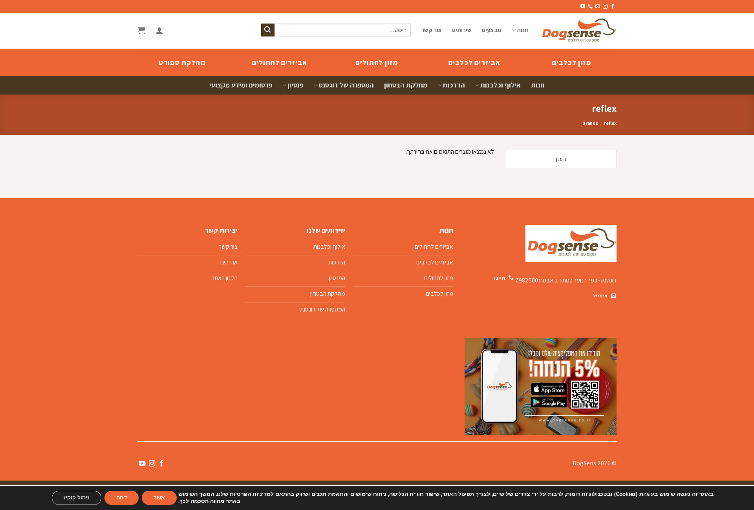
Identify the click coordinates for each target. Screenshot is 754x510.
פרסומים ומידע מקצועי (240, 84)
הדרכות (454, 84)
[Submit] (268, 30)
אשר (159, 497)
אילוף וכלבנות (500, 84)
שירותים (462, 30)
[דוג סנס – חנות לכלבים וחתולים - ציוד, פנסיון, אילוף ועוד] (578, 31)
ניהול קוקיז (77, 497)
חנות (523, 30)
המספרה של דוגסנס (346, 84)
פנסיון (295, 84)
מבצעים (491, 30)
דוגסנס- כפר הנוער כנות (589, 280)
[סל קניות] (141, 30)
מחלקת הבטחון (405, 84)
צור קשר (431, 30)
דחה (121, 497)
